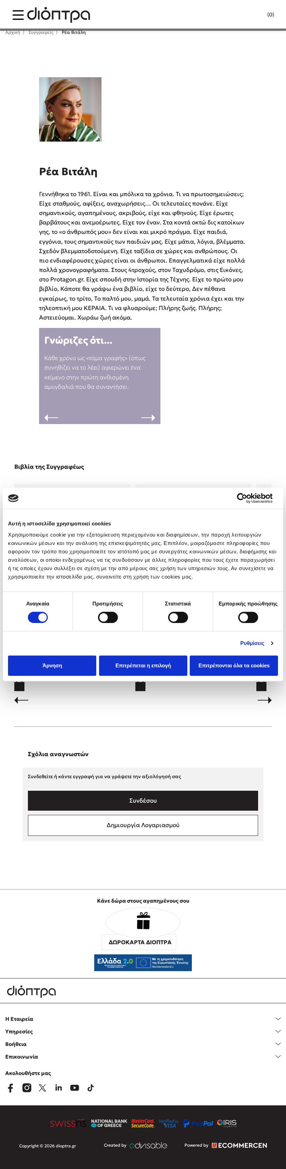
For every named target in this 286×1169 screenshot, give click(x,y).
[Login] (257, 15)
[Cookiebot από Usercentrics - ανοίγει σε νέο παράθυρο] (247, 498)
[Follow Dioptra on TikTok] (90, 1088)
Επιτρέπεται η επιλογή (143, 665)
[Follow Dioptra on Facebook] (10, 1088)
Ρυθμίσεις (252, 643)
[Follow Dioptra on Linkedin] (58, 1088)
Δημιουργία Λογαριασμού (143, 825)
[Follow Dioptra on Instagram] (26, 1088)
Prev (51, 417)
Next (148, 417)
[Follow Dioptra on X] (42, 1088)
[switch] (108, 617)
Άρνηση (52, 665)
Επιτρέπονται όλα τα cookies (234, 665)
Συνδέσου (143, 800)
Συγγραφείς (40, 32)
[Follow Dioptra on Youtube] (74, 1088)
